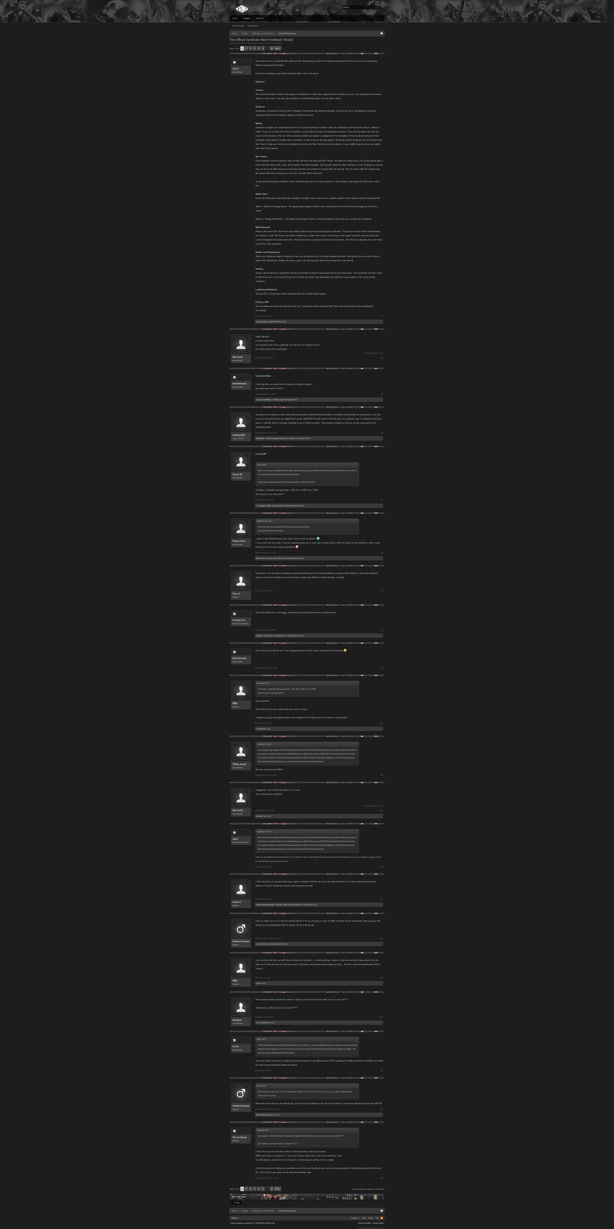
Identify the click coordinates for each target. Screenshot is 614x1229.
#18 (381, 1071)
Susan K (236, 902)
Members (260, 18)
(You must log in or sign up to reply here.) (369, 1189)
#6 (382, 553)
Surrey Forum (379, 1228)
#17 (381, 1017)
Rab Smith (237, 357)
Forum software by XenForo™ (252, 1223)
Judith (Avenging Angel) (275, 438)
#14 (381, 899)
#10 (381, 723)
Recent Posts (253, 26)
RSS (381, 1218)
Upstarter (259, 636)
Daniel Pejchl (276, 944)
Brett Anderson (293, 506)
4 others (307, 905)
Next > (277, 48)
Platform (235, 1218)
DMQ (234, 703)
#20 (381, 1178)
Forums (247, 18)
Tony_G (236, 593)
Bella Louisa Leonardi (283, 400)
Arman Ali (237, 474)
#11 (381, 775)
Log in (377, 2)
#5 (382, 500)
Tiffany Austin (239, 764)
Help (364, 1218)
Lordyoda (278, 636)
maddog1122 (238, 435)
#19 (381, 1109)
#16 (381, 978)
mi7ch (268, 43)
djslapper (237, 1020)
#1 (382, 316)
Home (235, 18)
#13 (381, 867)
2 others (301, 438)
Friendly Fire (238, 620)
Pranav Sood (238, 541)
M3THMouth (275, 322)
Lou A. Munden (292, 558)
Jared (235, 839)
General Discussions (249, 43)
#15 (381, 938)
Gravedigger (261, 506)
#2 (382, 358)
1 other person (291, 636)
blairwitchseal (239, 383)
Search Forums (238, 26)
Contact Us (355, 1218)
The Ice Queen (239, 1137)
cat (257, 983)
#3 (382, 394)
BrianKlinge (266, 400)
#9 (382, 668)
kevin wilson (289, 438)
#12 (381, 810)
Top (376, 1218)
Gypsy (258, 400)
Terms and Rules (364, 1223)
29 (272, 48)
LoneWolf (259, 729)
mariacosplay (261, 322)
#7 (382, 591)
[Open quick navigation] (381, 33)
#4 (382, 433)
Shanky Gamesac (241, 941)
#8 (382, 630)
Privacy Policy (378, 1223)
